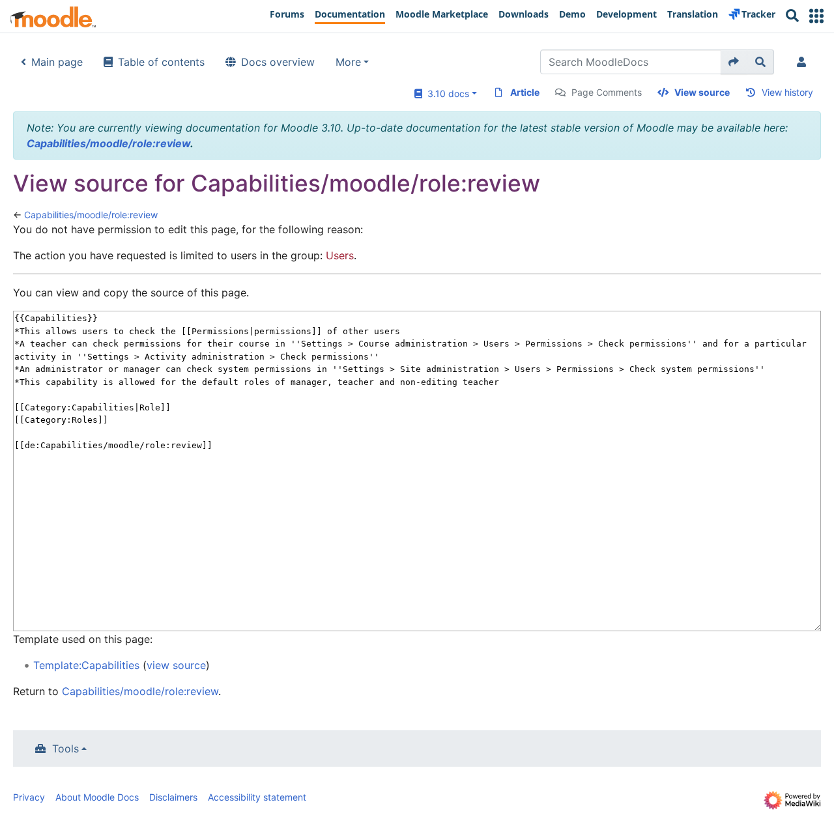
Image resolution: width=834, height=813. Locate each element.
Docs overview (278, 61)
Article (524, 92)
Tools (65, 748)
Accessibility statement (257, 797)
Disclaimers (173, 797)
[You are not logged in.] (804, 62)
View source (702, 92)
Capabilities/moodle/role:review (108, 143)
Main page (57, 61)
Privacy (29, 797)
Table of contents (161, 61)
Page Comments (606, 92)
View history (787, 92)
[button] (816, 16)
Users (340, 255)
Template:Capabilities (86, 665)
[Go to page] (734, 62)
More (348, 61)
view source (176, 665)
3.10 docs (445, 93)
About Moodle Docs (97, 797)
